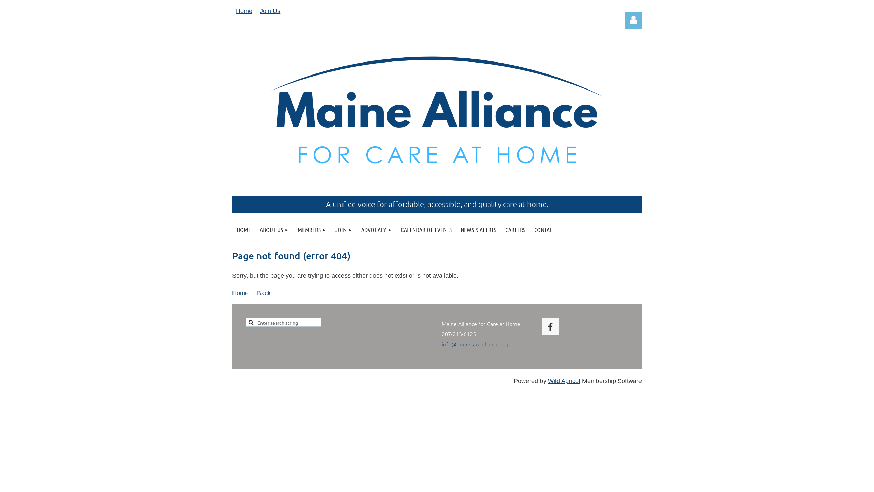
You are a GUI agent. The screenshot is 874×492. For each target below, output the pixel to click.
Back (264, 293)
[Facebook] (550, 326)
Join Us (270, 11)
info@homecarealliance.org (475, 344)
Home (244, 11)
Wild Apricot (564, 381)
